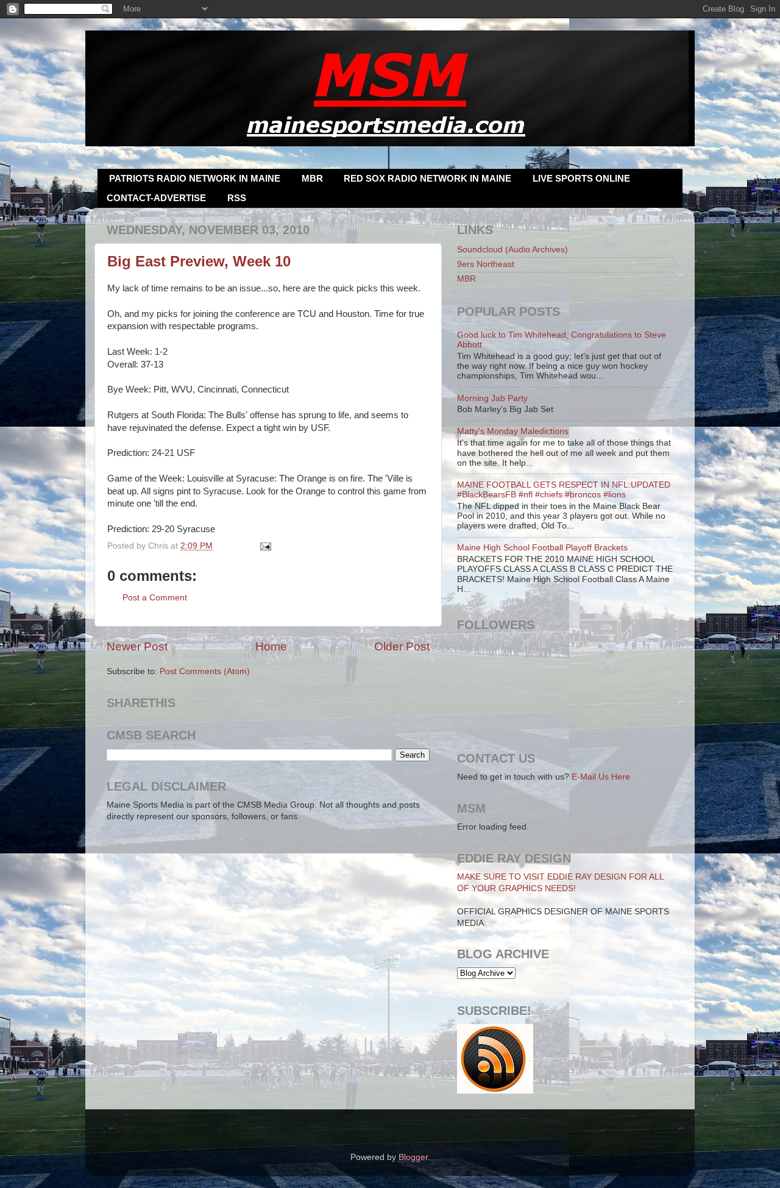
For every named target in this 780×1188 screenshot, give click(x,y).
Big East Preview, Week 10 (199, 261)
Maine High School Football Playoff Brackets (542, 547)
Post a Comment (154, 597)
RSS (236, 198)
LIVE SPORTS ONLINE (581, 178)
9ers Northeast (485, 264)
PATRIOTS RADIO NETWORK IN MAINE (194, 178)
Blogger (413, 1157)
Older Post (402, 646)
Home (271, 646)
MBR (312, 178)
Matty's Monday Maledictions (513, 431)
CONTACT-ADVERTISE (156, 198)
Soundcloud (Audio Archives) (512, 249)
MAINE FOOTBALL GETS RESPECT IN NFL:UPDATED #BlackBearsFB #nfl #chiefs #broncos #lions (563, 489)
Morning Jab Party (492, 398)
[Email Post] (264, 545)
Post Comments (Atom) (205, 671)
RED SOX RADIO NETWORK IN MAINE (427, 178)
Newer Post (137, 646)
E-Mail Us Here (601, 776)
